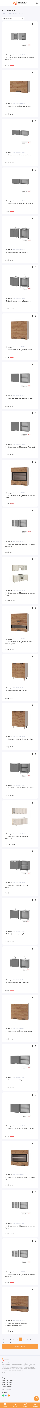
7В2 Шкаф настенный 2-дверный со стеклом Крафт (20, 497)
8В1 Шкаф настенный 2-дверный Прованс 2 (20, 1128)
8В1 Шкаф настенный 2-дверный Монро (18, 1080)
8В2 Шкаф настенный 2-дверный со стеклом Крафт (20, 1178)
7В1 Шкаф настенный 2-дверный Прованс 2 (20, 447)
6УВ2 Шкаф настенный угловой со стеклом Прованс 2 (19, 59)
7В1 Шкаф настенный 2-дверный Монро (18, 398)
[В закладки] (36, 24)
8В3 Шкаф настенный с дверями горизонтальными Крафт (16, 1324)
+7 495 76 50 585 (7, 1384)
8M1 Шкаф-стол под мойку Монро (16, 934)
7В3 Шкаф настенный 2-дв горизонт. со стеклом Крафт (18, 643)
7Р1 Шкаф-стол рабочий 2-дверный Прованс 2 (17, 837)
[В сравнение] (32, 24)
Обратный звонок (7, 1386)
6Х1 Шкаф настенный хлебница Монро (18, 155)
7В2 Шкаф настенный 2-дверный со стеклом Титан (20, 594)
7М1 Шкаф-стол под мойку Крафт (16, 690)
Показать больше (20, 1346)
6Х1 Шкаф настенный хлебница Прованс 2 (19, 203)
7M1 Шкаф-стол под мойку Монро (16, 252)
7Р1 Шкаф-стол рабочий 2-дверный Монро (19, 788)
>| (10, 1342)
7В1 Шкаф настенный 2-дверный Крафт (18, 350)
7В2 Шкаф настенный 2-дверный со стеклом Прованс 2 (20, 545)
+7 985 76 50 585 (7, 1383)
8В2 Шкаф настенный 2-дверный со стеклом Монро (20, 1227)
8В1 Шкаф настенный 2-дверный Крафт (18, 1031)
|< (3, 1339)
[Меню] (3, 3)
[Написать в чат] (36, 1398)
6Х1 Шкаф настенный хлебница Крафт (18, 106)
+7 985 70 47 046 (7, 1381)
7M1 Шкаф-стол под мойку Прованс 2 (18, 301)
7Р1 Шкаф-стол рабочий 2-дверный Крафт (19, 739)
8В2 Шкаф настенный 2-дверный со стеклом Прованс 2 (20, 1276)
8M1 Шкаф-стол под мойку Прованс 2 (18, 982)
